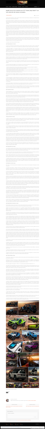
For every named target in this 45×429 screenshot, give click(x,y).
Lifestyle (23, 6)
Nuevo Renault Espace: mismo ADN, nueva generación (32, 405)
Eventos (10, 6)
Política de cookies (19, 427)
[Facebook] (35, 7)
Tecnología (19, 6)
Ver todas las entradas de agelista (32, 400)
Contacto (26, 6)
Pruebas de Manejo (14, 6)
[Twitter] (34, 7)
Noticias (7, 6)
